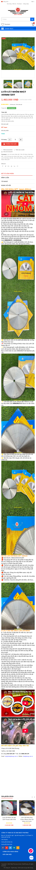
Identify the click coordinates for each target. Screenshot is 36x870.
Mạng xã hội (6, 185)
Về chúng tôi (7, 867)
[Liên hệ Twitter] (10, 847)
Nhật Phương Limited (15, 864)
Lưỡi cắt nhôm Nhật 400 (13, 154)
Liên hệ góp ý (4, 839)
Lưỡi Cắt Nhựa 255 (28, 156)
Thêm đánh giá (19, 104)
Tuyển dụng (14, 867)
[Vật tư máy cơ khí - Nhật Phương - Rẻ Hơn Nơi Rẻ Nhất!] (18, 10)
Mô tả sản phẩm (7, 173)
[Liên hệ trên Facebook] (2, 847)
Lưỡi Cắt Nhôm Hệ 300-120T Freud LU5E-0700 (9, 818)
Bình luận (5, 177)
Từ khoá (4, 181)
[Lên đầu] (3, 867)
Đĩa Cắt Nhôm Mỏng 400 (20, 158)
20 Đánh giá (12, 104)
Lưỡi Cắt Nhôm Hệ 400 (7, 158)
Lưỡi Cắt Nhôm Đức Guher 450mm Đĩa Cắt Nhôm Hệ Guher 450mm (26, 819)
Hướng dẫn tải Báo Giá (6, 842)
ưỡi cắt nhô (20, 347)
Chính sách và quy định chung (25, 867)
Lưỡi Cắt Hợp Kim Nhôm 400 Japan (13, 156)
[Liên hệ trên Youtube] (6, 847)
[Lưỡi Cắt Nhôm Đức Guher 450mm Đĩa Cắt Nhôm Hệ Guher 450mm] (27, 807)
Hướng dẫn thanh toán (6, 844)
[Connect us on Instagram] (17, 847)
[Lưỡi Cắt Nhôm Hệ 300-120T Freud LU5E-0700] (9, 807)
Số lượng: (4, 139)
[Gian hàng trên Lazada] (14, 847)
